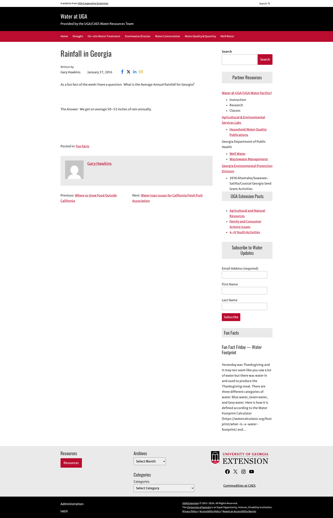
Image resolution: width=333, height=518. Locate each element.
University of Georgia (199, 507)
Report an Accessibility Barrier (239, 511)
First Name (230, 284)
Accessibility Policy (210, 511)
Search (227, 51)
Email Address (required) (240, 268)
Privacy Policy (190, 511)
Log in (64, 511)
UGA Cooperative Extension (93, 3)
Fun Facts (82, 146)
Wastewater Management (249, 159)
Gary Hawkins (99, 163)
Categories (142, 481)
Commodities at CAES (239, 486)
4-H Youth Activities (245, 232)
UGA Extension (190, 503)
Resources (71, 463)
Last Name (229, 300)
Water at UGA (74, 16)
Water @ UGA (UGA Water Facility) (247, 93)
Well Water (238, 154)
